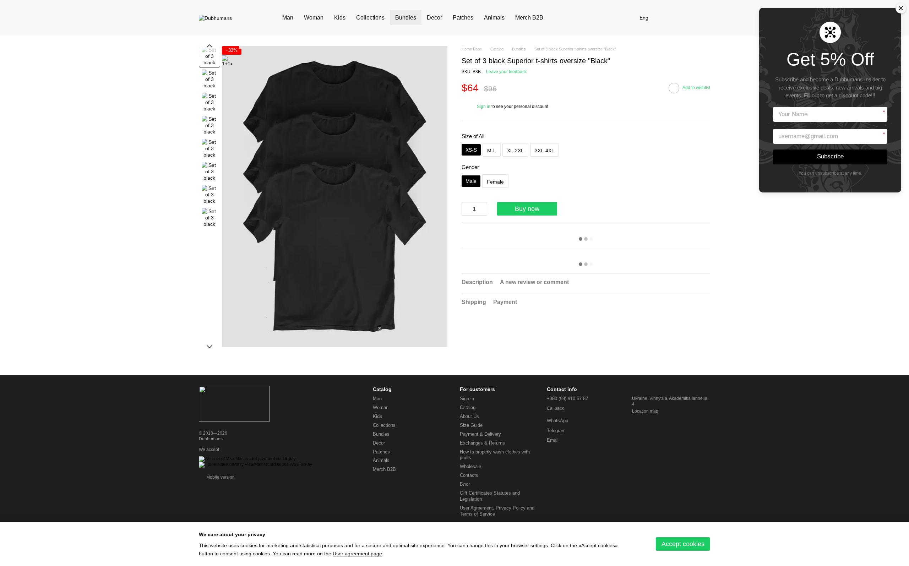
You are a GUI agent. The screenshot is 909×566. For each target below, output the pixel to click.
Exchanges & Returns (482, 443)
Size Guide (471, 425)
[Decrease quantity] (465, 208)
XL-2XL (515, 150)
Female (495, 182)
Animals (494, 18)
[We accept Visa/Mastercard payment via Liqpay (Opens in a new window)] (247, 458)
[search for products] (561, 17)
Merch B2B (529, 18)
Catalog (467, 407)
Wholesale (470, 466)
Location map (645, 411)
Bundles (405, 18)
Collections (370, 18)
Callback (555, 408)
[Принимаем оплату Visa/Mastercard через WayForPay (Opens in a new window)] (255, 464)
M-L (491, 150)
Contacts (469, 475)
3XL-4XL (544, 150)
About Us (469, 416)
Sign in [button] (483, 106)
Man (287, 18)
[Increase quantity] (483, 208)
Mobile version (220, 477)
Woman (313, 18)
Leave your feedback (506, 71)
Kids (339, 18)
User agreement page (357, 553)
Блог (465, 484)
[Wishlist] (667, 17)
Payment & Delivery (480, 434)
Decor (434, 18)
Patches (463, 18)
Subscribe (830, 156)
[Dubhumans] (234, 403)
